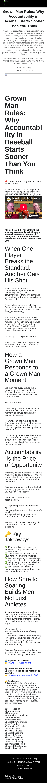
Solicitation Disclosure (13, 776)
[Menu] (42, 4)
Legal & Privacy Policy (14, 778)
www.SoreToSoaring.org (19, 662)
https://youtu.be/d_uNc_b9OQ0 (23, 675)
